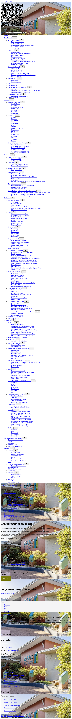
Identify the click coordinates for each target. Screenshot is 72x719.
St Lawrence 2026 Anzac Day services (22, 426)
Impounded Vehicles (17, 315)
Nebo (12, 137)
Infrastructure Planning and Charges (21, 255)
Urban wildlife (15, 233)
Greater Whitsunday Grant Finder (20, 375)
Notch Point (14, 113)
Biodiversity (14, 228)
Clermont (14, 122)
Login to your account (17, 454)
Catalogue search (16, 455)
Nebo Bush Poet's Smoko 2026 (16, 360)
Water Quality (15, 202)
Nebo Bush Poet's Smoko (18, 364)
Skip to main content (6, 1)
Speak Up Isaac (8, 672)
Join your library (16, 452)
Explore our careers (16, 70)
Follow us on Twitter (10, 711)
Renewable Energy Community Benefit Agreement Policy (27, 194)
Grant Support (15, 378)
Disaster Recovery (16, 352)
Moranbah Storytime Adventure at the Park (23, 329)
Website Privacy (19, 716)
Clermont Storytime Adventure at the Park (23, 334)
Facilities (6, 448)
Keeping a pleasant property (19, 305)
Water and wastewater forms (19, 210)
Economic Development (14, 168)
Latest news (14, 80)
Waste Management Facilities (19, 214)
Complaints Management (15, 446)
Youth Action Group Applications (20, 407)
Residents (7, 198)
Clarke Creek (15, 120)
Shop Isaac (11, 162)
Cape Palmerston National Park (20, 146)
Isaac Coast (14, 387)
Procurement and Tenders (15, 157)
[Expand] (14, 37)
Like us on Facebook (10, 699)
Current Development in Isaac (19, 257)
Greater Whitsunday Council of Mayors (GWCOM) (25, 90)
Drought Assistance (16, 374)
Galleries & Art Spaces (14, 469)
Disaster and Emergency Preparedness (18, 348)
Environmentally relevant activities (21, 294)
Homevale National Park (18, 148)
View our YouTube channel (12, 705)
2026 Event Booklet (17, 396)
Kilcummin (14, 131)
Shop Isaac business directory (19, 164)
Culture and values (16, 71)
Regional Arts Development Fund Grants (22, 372)
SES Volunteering (16, 353)
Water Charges (15, 205)
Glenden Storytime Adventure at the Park (22, 327)
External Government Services (19, 63)
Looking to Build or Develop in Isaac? (22, 252)
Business (6, 155)
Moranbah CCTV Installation (16, 316)
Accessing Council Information (13, 438)
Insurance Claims (12, 444)
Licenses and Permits (17, 174)
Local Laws (11, 443)
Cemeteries (11, 472)
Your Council (8, 38)
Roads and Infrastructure (15, 271)
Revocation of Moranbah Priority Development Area (26, 268)
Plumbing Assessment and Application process (24, 261)
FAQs (13, 220)
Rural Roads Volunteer (17, 275)
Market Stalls (15, 367)
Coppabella (14, 123)
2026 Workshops (16, 397)
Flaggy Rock (15, 108)
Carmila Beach (15, 104)
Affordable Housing (13, 248)
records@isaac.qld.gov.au (18, 564)
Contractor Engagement (18, 188)
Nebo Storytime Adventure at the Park (22, 332)
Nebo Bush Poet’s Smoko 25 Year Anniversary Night (26, 362)
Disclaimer (10, 716)
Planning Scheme (16, 254)
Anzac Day (11, 410)
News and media (12, 78)
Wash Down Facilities (14, 482)
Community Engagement (18, 345)
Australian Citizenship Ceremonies (17, 337)
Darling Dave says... (17, 223)
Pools (9, 462)
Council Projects (16, 265)
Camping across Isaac (14, 102)
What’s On (11, 323)
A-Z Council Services (17, 46)
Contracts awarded (16, 160)
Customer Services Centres (22, 567)
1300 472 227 (25, 562)
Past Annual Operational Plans (19, 96)
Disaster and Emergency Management (22, 355)
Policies (10, 441)
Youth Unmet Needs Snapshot (19, 406)
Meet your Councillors (17, 42)
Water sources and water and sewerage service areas (25, 208)
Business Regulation (13, 172)
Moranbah (14, 136)
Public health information (18, 290)
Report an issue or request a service (21, 53)
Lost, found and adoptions (18, 240)
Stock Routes (15, 235)
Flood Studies (15, 266)
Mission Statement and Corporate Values (22, 45)
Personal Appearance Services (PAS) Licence (24, 177)
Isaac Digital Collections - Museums (14, 675)
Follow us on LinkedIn (10, 702)
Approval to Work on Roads (19, 278)
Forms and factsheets (17, 247)
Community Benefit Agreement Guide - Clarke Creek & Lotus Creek (30, 192)
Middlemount (15, 133)
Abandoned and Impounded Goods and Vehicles (21, 312)
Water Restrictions (16, 203)
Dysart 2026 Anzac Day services (20, 416)
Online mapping (15, 269)
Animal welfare (15, 243)
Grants (10, 369)
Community (7, 320)
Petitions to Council (16, 64)
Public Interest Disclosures (18, 55)
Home (4, 485)
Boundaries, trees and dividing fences (21, 308)
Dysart (13, 125)
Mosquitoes (14, 296)
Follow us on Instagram (10, 708)
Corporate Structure (16, 43)
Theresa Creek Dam (17, 107)
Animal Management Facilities (19, 245)
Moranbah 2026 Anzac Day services (21, 422)
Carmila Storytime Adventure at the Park (22, 326)
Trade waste (14, 180)
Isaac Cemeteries (16, 474)
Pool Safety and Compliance (19, 298)
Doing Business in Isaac (14, 184)
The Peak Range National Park (20, 152)
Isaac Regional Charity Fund (19, 377)
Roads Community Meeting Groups (21, 286)
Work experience (16, 76)
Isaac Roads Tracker (17, 273)
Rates (9, 83)
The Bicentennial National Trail (20, 151)
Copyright (3, 716)
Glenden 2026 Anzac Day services (21, 418)
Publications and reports (14, 94)
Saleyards (10, 480)
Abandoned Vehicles (17, 313)
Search (3, 32)
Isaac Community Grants (18, 371)
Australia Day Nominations (19, 341)
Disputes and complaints (18, 309)
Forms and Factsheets (17, 221)
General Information (17, 144)
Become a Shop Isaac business (19, 166)
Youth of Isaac (12, 404)
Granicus (29, 717)
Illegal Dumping (15, 299)
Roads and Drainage (17, 276)
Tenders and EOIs (16, 159)
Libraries (10, 450)
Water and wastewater (14, 200)
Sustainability (15, 236)
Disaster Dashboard (16, 350)
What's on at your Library (18, 460)
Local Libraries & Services (18, 459)
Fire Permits (14, 358)
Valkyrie (13, 141)
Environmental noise (17, 293)
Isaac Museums (12, 470)
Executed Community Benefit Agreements (23, 196)
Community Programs (14, 343)
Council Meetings (13, 97)
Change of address (16, 57)
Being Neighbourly (16, 303)
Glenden (13, 126)
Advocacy (14, 89)
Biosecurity (14, 230)
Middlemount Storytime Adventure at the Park (24, 331)
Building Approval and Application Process (23, 260)
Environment (11, 227)
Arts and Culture (16, 346)
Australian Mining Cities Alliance (20, 92)
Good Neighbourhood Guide (16, 301)
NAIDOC (10, 428)
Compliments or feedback (18, 58)
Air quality (14, 291)
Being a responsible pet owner (19, 306)
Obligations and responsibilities (20, 242)
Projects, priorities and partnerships (17, 87)
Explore (13, 457)
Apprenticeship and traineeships (20, 73)
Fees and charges (12, 85)
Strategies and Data (16, 170)
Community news (16, 82)
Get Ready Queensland (17, 356)
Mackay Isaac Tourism (10, 681)
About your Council (13, 40)
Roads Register (15, 284)
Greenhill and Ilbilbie (17, 128)
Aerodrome (11, 479)
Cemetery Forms (16, 476)
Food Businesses (16, 178)
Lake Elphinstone (16, 112)
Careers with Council (14, 67)
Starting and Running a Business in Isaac (22, 185)
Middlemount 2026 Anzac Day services (22, 421)
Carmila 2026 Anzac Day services (20, 411)
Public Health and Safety (15, 288)
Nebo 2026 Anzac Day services (20, 424)
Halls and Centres (13, 467)
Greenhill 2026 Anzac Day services (21, 419)
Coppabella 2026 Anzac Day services (21, 415)
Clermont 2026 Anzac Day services (21, 413)
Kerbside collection (16, 217)
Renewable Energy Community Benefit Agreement (22, 191)
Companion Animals (13, 239)
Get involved (15, 232)
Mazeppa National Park (17, 149)
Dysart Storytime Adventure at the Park (22, 335)
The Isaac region (16, 48)
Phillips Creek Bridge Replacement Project (23, 283)
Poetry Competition (16, 365)
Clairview (14, 119)
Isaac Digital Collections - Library (13, 678)
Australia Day (12, 339)
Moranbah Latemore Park (18, 466)
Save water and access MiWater (20, 207)
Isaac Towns (11, 115)
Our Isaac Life (15, 68)
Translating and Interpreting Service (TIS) (23, 61)
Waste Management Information (20, 215)
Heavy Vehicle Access (17, 280)
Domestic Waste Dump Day (19, 218)
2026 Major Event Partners (18, 399)
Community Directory (14, 318)
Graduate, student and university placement (23, 75)
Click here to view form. (7, 593)
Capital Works (15, 281)
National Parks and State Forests (17, 143)
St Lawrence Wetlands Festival (16, 394)
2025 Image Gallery (16, 400)
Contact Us (11, 50)
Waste (9, 212)
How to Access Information (15, 440)
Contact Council (15, 52)
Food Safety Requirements (18, 175)
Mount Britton (15, 110)
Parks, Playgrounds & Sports (16, 464)
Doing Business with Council (19, 187)
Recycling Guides (16, 225)
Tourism (6, 100)
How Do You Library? (17, 324)
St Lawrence (14, 105)
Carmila (13, 117)
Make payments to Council (18, 60)
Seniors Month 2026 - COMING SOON (19, 381)
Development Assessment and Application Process (25, 258)
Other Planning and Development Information (24, 263)
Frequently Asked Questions (19, 402)
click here (5, 578)
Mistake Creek (15, 134)
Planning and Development (15, 250)
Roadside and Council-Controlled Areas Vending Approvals (28, 181)
